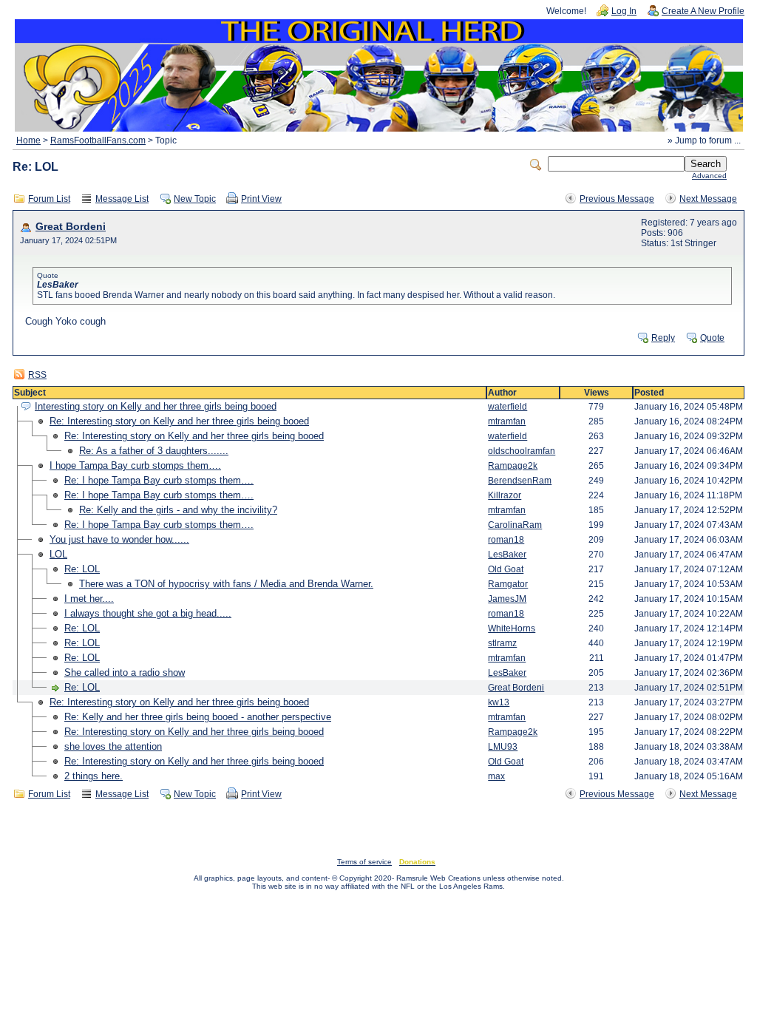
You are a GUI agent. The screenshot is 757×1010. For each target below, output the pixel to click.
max (496, 776)
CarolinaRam (515, 525)
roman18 (506, 540)
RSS (37, 375)
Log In (624, 11)
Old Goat (505, 569)
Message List (122, 199)
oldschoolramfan (521, 451)
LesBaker (507, 554)
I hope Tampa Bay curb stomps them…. (135, 465)
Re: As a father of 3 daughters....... (153, 450)
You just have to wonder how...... (119, 539)
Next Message (708, 199)
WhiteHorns (511, 628)
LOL (58, 554)
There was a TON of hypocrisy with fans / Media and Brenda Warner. (226, 583)
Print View (261, 199)
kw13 (498, 702)
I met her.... (89, 598)
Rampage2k (512, 466)
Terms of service (364, 862)
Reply (663, 338)
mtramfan (507, 421)
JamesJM (507, 599)
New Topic (195, 199)
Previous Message (617, 199)
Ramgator (508, 584)
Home (28, 140)
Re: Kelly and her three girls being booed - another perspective (197, 716)
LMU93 (502, 747)
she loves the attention (113, 746)
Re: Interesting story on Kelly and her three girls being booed (179, 421)
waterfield (507, 406)
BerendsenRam (519, 480)
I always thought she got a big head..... (147, 613)
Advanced (709, 176)
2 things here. (93, 776)
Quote (712, 338)
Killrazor (504, 495)
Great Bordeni (70, 226)
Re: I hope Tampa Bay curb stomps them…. (159, 480)
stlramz (502, 643)
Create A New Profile (703, 11)
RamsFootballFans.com (98, 140)
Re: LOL (82, 569)
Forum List (49, 199)
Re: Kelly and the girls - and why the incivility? (178, 509)
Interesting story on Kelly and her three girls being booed (155, 406)
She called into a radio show (124, 672)
